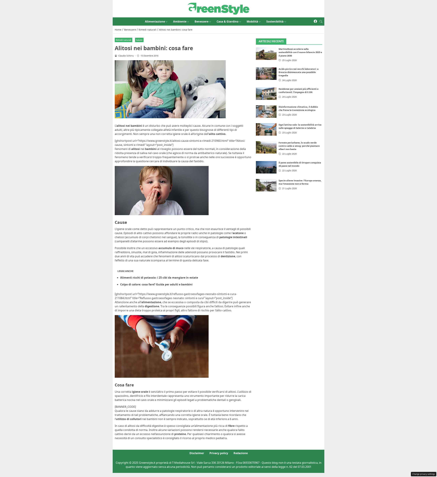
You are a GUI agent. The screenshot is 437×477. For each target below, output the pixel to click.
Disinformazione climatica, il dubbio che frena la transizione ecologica (298, 108)
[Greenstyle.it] (218, 8)
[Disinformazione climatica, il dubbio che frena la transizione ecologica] (266, 111)
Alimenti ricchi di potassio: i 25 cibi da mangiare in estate (159, 277)
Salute (139, 39)
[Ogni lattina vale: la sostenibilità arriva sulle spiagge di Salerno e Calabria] (266, 129)
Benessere (201, 21)
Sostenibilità (275, 21)
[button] (321, 21)
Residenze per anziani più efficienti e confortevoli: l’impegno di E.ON (299, 90)
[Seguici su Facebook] (315, 21)
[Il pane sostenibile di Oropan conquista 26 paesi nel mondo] (266, 167)
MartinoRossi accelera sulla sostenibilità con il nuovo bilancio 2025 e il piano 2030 (300, 52)
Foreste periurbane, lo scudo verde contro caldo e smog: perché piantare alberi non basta (299, 146)
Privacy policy (218, 453)
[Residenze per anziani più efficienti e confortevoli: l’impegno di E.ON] (266, 93)
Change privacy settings (423, 474)
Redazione (241, 453)
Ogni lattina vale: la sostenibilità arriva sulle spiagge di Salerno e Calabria (300, 126)
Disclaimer (196, 453)
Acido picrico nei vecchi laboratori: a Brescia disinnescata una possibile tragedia (299, 72)
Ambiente (179, 21)
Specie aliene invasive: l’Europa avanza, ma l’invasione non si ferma (300, 182)
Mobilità (252, 21)
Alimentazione (155, 21)
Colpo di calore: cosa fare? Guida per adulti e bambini (156, 284)
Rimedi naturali (123, 39)
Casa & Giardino (227, 21)
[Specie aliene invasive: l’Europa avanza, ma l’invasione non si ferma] (266, 185)
